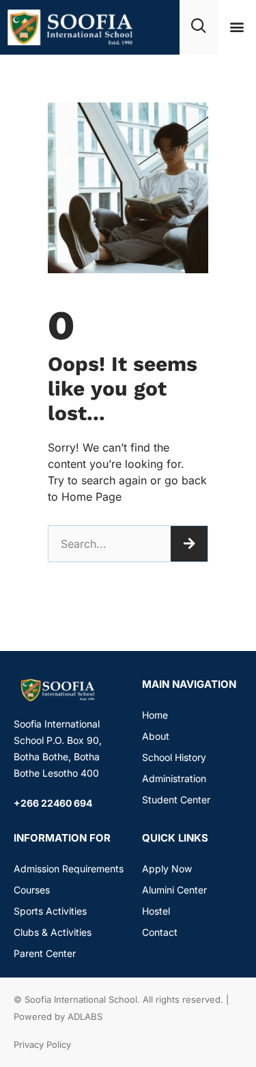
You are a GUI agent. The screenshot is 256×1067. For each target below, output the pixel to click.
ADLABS (85, 1016)
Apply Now (167, 868)
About (155, 736)
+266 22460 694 (53, 803)
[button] (236, 27)
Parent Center (45, 953)
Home (155, 715)
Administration (174, 778)
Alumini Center (174, 890)
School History (174, 757)
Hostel (156, 911)
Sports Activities (50, 911)
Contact (159, 932)
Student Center (176, 799)
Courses (32, 890)
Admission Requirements (69, 868)
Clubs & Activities (52, 932)
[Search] (189, 544)
